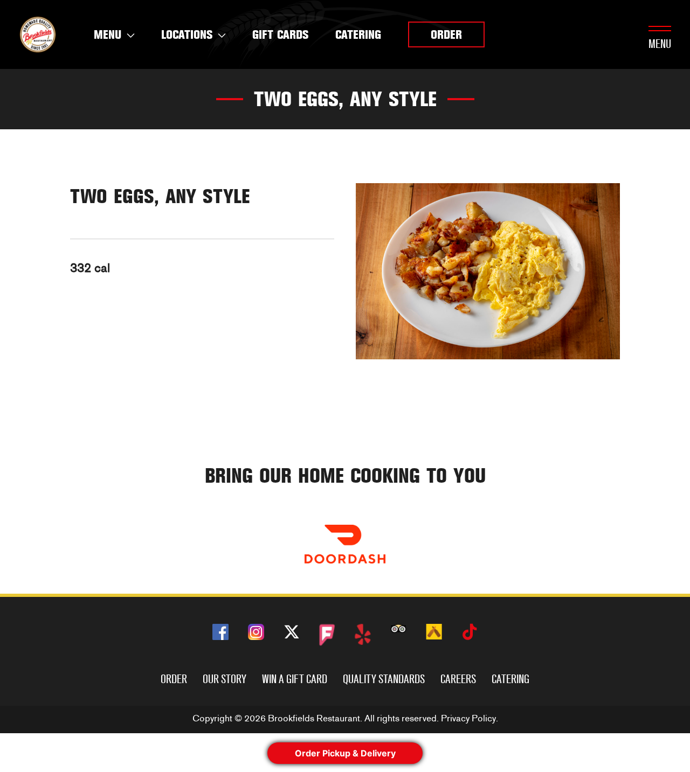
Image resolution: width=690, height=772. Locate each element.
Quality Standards (384, 679)
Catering (510, 679)
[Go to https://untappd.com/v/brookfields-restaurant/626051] (434, 631)
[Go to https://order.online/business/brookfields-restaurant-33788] (345, 544)
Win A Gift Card (294, 679)
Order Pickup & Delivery (345, 753)
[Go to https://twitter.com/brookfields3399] (292, 634)
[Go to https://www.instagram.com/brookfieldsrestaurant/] (256, 632)
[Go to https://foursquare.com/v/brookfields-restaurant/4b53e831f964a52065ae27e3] (327, 635)
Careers (458, 679)
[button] (446, 34)
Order (174, 679)
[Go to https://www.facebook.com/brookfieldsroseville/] (220, 632)
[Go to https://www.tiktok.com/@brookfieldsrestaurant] (469, 634)
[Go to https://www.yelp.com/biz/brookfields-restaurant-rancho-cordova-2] (363, 634)
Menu (659, 44)
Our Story (224, 679)
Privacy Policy (468, 718)
